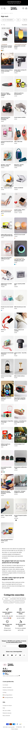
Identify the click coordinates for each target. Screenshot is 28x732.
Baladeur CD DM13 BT (18, 187)
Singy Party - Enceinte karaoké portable (19, 165)
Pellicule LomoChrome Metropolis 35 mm (19, 94)
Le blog (4, 692)
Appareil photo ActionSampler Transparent (7, 353)
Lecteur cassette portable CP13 (19, 284)
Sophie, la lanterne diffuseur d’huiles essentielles (7, 70)
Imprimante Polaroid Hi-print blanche (7, 142)
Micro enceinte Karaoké (6, 211)
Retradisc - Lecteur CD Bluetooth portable (5, 165)
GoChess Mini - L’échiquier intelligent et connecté (19, 492)
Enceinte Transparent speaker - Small (20, 516)
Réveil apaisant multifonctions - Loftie (20, 468)
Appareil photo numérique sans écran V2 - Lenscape (6, 46)
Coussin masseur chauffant (20, 117)
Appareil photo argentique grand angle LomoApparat (19, 398)
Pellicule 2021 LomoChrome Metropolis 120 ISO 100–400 (7, 235)
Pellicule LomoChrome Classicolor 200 (5, 445)
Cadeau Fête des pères (18, 598)
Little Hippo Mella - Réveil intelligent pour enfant (19, 260)
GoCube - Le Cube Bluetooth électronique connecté (20, 421)
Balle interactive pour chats (20, 306)
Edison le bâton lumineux (19, 375)
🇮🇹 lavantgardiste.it (7, 695)
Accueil (2, 13)
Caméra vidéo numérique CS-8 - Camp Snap (20, 70)
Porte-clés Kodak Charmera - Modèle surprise (7, 540)
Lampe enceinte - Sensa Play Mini (20, 353)
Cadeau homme (19, 602)
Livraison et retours (7, 705)
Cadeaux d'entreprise (8, 690)
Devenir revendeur (7, 687)
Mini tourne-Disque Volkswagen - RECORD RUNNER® (5, 94)
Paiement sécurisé (7, 713)
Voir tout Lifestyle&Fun (7, 19)
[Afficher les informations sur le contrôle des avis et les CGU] (19, 675)
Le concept (5, 685)
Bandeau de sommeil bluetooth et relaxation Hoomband (6, 492)
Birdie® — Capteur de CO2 (6, 515)
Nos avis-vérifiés (7, 710)
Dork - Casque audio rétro (6, 187)
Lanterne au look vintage (6, 375)
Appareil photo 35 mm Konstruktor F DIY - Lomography (5, 118)
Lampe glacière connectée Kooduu (19, 46)
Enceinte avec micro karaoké (7, 306)
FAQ (4, 708)
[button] (2, 8)
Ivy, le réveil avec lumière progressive (6, 468)
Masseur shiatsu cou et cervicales (19, 330)
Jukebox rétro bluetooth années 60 (6, 398)
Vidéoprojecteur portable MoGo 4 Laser (6, 284)
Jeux (18, 19)
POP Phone (3, 329)
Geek (6, 598)
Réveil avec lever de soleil (19, 234)
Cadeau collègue (8, 602)
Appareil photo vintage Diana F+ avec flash (7, 421)
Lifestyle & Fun (6, 13)
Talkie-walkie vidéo (18, 141)
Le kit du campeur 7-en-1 (19, 444)
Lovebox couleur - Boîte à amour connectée (19, 210)
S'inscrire (22, 646)
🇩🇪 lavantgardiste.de (8, 697)
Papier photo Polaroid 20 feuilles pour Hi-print (6, 258)
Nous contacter (6, 715)
